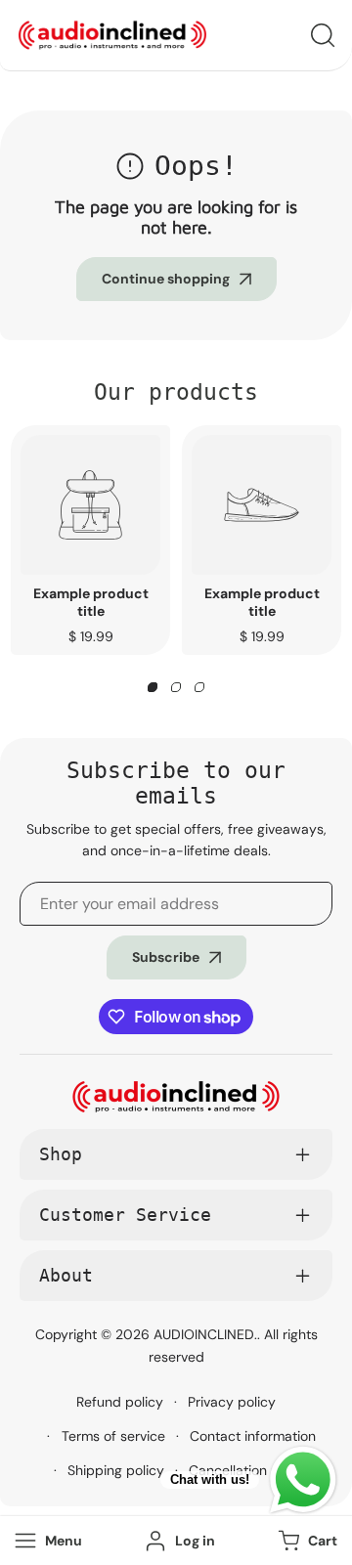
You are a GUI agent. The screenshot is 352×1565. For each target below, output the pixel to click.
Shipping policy (115, 1470)
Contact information (253, 1436)
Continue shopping (166, 278)
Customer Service (125, 1214)
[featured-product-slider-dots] (152, 687)
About (66, 1275)
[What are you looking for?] (322, 35)
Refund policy (119, 1402)
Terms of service (113, 1436)
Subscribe (165, 957)
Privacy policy (232, 1402)
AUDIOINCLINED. (205, 1334)
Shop (60, 1154)
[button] (305, 1541)
